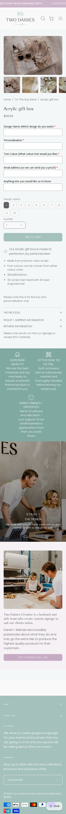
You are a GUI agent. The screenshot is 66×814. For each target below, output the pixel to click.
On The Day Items (26, 99)
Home (7, 99)
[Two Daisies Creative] (20, 18)
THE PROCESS (12, 312)
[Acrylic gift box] (12, 85)
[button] (42, 18)
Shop (6, 704)
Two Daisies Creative (24, 793)
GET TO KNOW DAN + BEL (33, 657)
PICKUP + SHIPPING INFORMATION (24, 320)
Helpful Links (9, 715)
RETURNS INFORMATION (18, 326)
